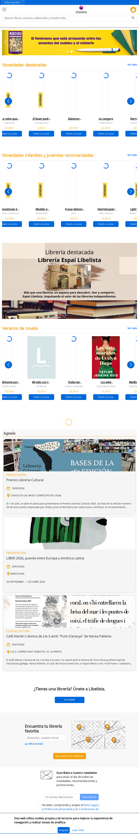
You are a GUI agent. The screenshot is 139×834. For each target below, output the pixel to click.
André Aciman (9, 386)
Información (12, 2)
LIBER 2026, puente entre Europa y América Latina (45, 558)
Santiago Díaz (41, 122)
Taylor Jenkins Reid (105, 386)
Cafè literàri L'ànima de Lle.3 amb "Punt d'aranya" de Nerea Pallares (59, 636)
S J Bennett (9, 122)
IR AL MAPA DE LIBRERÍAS (69, 756)
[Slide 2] (72, 52)
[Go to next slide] (130, 101)
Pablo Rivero (106, 122)
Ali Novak (41, 386)
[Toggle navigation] (4, 9)
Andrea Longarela (74, 386)
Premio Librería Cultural (25, 480)
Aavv (73, 213)
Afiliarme (69, 699)
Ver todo (132, 64)
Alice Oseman (106, 213)
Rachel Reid (41, 213)
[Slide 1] (67, 52)
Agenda (9, 433)
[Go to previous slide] (8, 101)
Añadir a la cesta (41, 133)
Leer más (78, 830)
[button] (5, 42)
